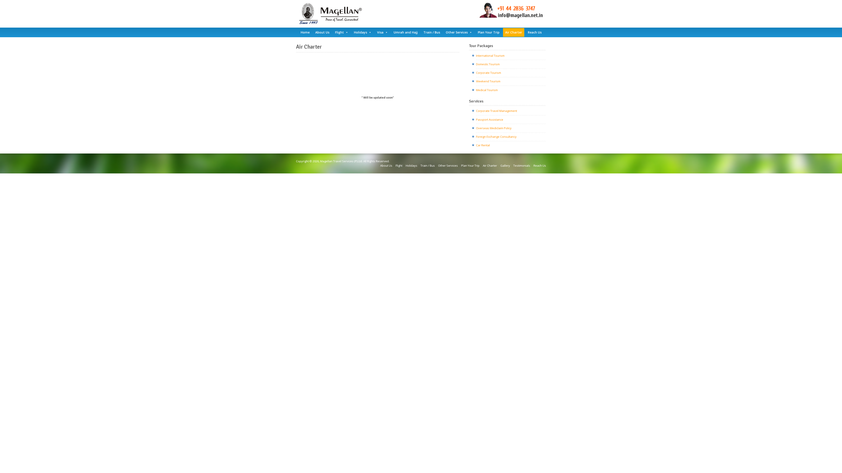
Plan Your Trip (488, 32)
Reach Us (535, 32)
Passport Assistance (489, 120)
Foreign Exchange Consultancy (496, 137)
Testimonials (521, 166)
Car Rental (483, 145)
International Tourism (490, 56)
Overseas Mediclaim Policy (494, 128)
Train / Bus (431, 32)
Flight (339, 32)
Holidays (360, 32)
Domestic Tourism (488, 64)
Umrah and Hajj (406, 32)
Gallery (505, 166)
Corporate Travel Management (496, 111)
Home (305, 32)
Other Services (457, 32)
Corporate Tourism (488, 73)
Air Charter (513, 32)
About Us (322, 32)
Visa (380, 32)
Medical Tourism (487, 90)
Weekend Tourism (488, 81)
